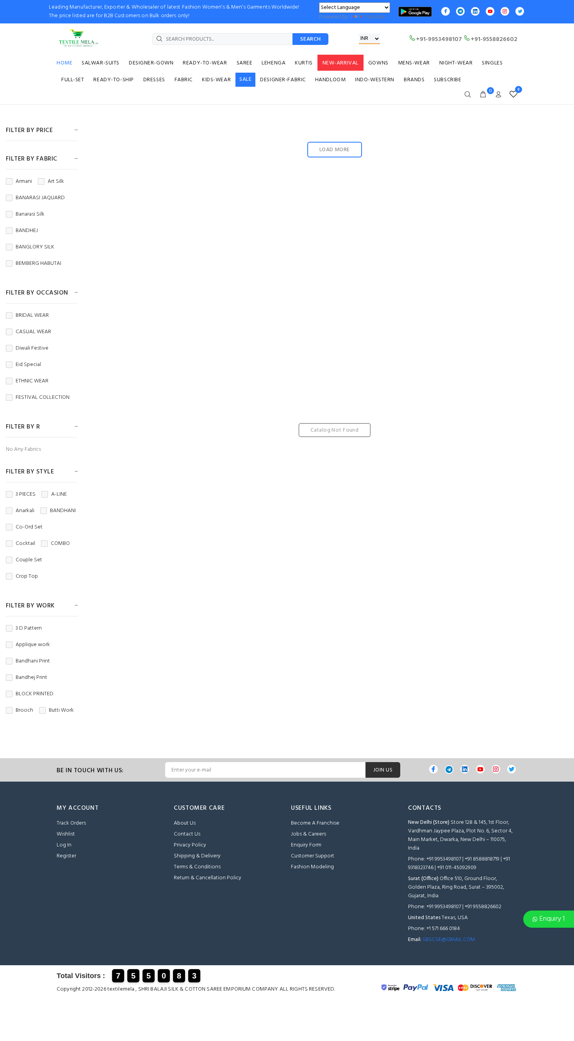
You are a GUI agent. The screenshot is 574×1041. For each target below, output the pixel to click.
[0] (511, 94)
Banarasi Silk (30, 214)
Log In (64, 845)
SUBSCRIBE (447, 79)
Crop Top (27, 576)
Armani (24, 181)
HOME (64, 63)
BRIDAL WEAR (32, 315)
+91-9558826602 (494, 39)
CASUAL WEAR (33, 332)
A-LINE (59, 494)
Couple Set (29, 560)
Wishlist (66, 834)
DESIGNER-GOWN (151, 63)
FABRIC (184, 79)
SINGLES (492, 63)
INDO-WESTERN (374, 79)
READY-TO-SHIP (113, 79)
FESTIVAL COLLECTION (43, 397)
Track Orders (71, 823)
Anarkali (25, 511)
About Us (185, 823)
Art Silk (56, 181)
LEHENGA (273, 63)
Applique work (33, 645)
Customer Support (312, 856)
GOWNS (378, 63)
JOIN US (382, 770)
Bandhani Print (33, 661)
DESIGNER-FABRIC (282, 79)
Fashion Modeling (312, 866)
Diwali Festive (32, 348)
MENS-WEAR (414, 63)
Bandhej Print (31, 677)
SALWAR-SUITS (100, 63)
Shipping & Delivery (197, 856)
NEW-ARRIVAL (340, 63)
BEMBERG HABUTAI (38, 263)
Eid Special (28, 365)
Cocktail (25, 543)
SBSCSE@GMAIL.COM (448, 939)
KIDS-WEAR (216, 79)
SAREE (245, 63)
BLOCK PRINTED (34, 694)
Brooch (24, 710)
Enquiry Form (306, 845)
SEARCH (310, 39)
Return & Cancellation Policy (207, 877)
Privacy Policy (190, 845)
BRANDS (414, 79)
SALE (245, 79)
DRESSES (154, 79)
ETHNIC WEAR (32, 381)
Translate (374, 16)
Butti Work (61, 710)
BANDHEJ (27, 231)
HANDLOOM (330, 79)
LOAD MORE (334, 149)
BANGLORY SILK (35, 247)
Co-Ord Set (29, 527)
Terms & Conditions (197, 866)
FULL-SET (72, 79)
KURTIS (303, 63)
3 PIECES (26, 494)
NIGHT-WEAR (456, 63)
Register (66, 856)
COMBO (60, 543)
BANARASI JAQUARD (40, 198)
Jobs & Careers (308, 834)
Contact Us (187, 834)
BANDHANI (63, 511)
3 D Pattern (29, 628)
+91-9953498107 (439, 39)
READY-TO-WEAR (205, 63)
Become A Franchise (315, 823)
